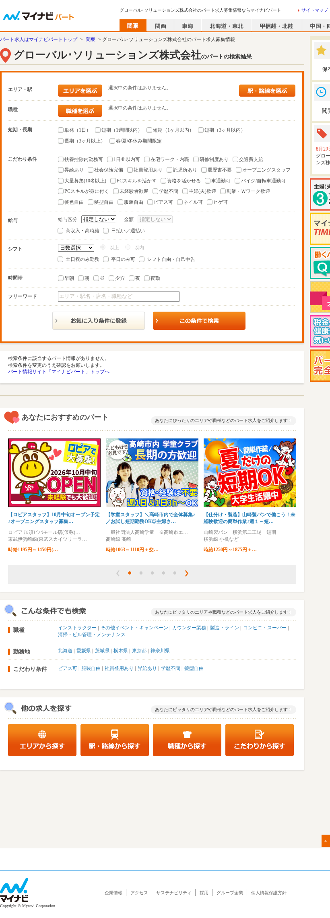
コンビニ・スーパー (265, 628)
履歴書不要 (220, 170)
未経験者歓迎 (134, 191)
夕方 (120, 278)
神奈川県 (160, 650)
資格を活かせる (184, 181)
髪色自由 (74, 202)
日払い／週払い (128, 231)
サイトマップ (314, 10)
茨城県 (102, 650)
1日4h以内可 (126, 159)
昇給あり (74, 170)
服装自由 (133, 202)
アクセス (139, 892)
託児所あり (185, 170)
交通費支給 (251, 159)
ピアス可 (163, 202)
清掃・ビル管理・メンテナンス (92, 634)
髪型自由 (103, 202)
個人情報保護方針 (269, 892)
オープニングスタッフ (266, 170)
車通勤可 (221, 181)
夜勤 (155, 278)
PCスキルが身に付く (86, 191)
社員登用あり (148, 170)
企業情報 (113, 892)
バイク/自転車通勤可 (263, 181)
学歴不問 (168, 191)
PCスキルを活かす (137, 181)
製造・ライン (224, 628)
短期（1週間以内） (121, 130)
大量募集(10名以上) (85, 181)
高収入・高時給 (82, 231)
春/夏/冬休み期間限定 (139, 141)
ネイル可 (193, 202)
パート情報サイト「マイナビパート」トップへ (58, 371)
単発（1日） (77, 130)
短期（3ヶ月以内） (224, 130)
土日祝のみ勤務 (82, 259)
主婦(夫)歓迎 (202, 191)
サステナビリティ (174, 892)
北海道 (65, 650)
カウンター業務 (189, 628)
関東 (90, 39)
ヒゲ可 (220, 202)
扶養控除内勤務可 (83, 159)
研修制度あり (214, 159)
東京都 (139, 650)
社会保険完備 (108, 170)
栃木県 (120, 650)
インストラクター (77, 628)
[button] (118, 573)
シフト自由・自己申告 (171, 259)
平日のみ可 (123, 259)
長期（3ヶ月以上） (84, 141)
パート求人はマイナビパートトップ (38, 39)
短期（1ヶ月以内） (173, 130)
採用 (204, 892)
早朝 (69, 278)
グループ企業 (230, 892)
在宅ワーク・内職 (170, 159)
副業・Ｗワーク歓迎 (248, 191)
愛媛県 (83, 650)
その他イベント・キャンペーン (134, 628)
